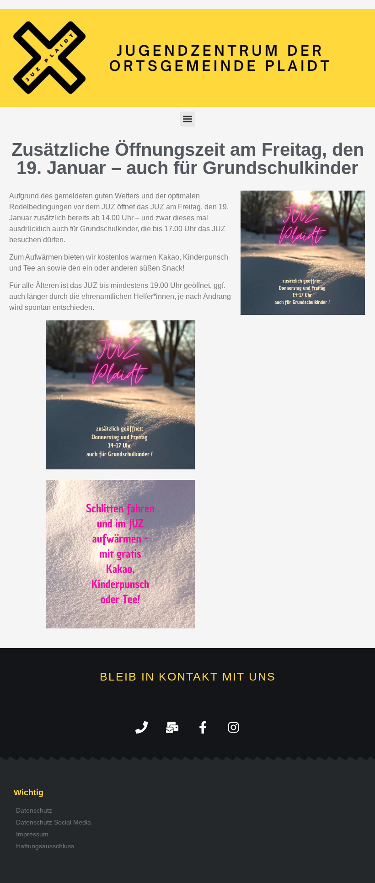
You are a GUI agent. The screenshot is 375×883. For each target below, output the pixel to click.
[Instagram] (233, 727)
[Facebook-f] (203, 727)
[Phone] (141, 727)
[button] (187, 119)
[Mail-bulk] (172, 727)
